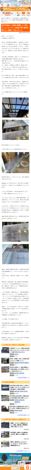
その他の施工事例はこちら (23, 377)
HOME (3, 18)
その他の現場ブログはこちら (23, 451)
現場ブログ (9, 18)
